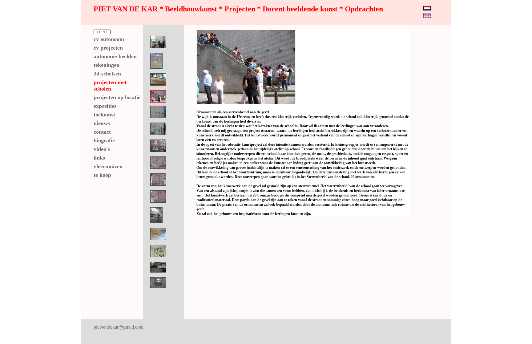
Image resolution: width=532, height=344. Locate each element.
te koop (102, 175)
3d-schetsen (107, 74)
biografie (104, 140)
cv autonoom (109, 39)
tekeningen (106, 65)
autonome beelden (115, 56)
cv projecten (108, 48)
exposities (105, 106)
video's (102, 149)
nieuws (102, 123)
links (99, 158)
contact (102, 132)
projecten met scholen (110, 85)
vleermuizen (108, 166)
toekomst (104, 114)
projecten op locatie (117, 97)
